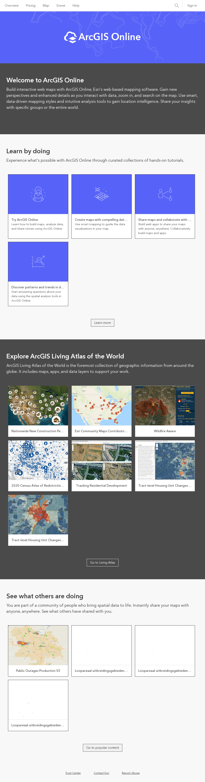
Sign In (192, 5)
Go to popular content (102, 748)
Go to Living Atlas (102, 562)
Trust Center (73, 773)
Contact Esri (101, 773)
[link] (38, 206)
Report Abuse (131, 773)
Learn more (102, 323)
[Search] (176, 5)
